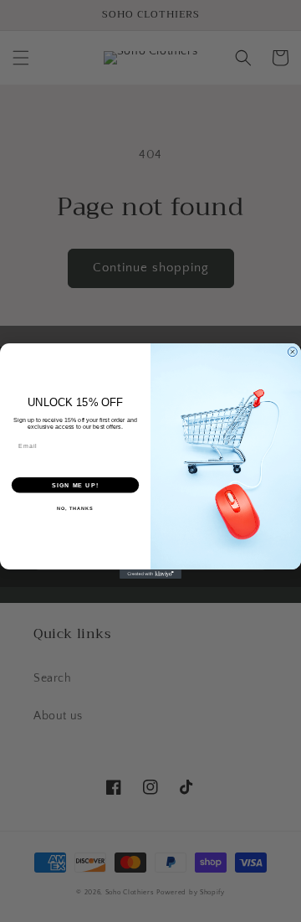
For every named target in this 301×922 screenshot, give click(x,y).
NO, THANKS (75, 508)
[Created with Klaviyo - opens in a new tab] (150, 574)
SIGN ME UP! (75, 485)
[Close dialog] (292, 352)
